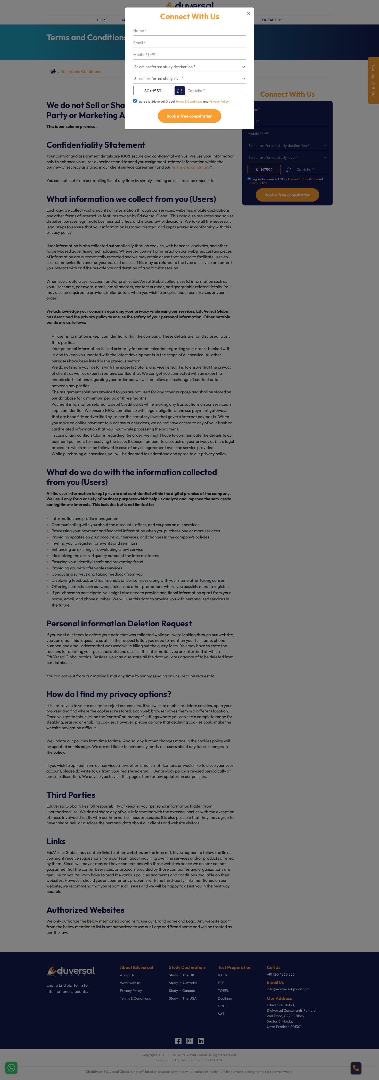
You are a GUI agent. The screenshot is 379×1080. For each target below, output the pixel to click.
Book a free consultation (189, 116)
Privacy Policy (219, 101)
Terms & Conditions (189, 101)
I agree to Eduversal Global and (183, 101)
